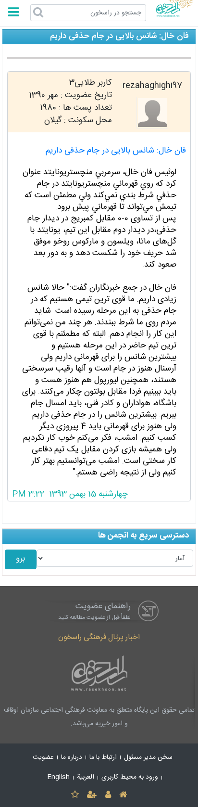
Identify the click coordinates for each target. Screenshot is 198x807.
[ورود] (108, 795)
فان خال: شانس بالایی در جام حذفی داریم (116, 151)
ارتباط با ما (103, 757)
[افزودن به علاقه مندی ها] (75, 795)
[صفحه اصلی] (123, 795)
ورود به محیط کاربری (129, 777)
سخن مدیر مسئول (148, 757)
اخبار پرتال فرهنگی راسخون (99, 637)
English (59, 777)
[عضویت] (92, 795)
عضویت (43, 757)
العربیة (85, 777)
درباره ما (71, 757)
